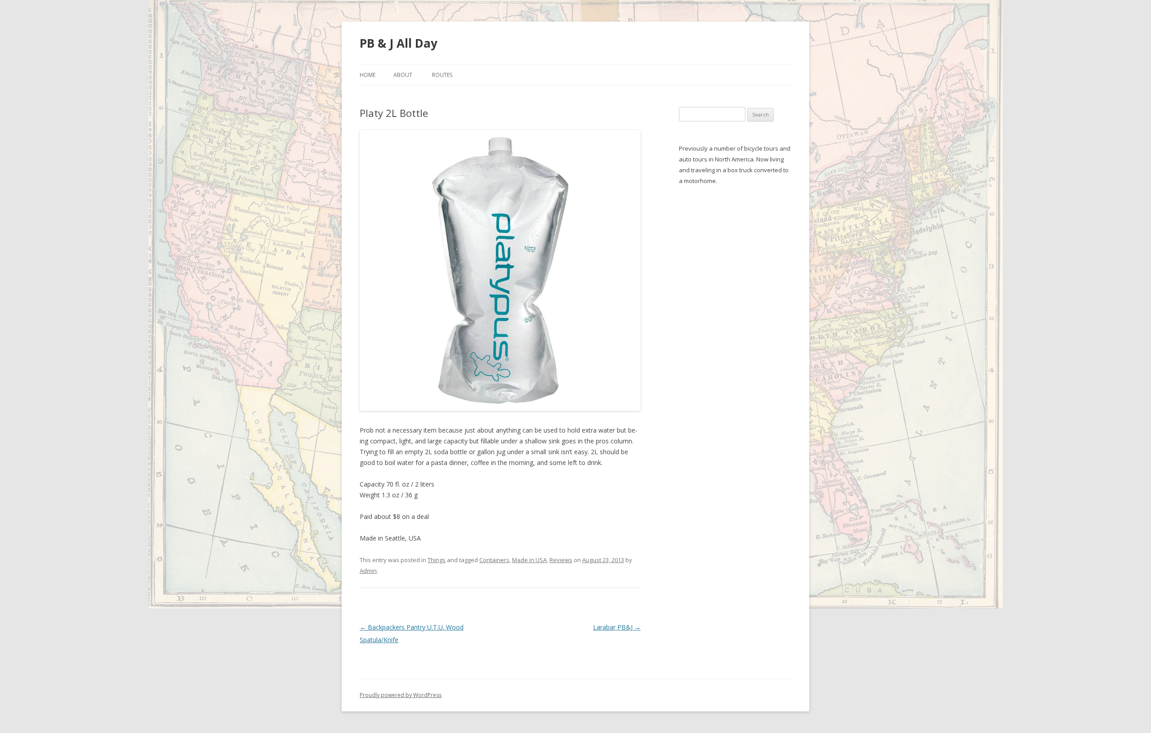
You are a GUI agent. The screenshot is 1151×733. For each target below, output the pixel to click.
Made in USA (529, 560)
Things (437, 560)
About (402, 75)
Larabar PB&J (617, 627)
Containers (494, 560)
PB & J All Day (398, 43)
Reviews (560, 560)
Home (367, 75)
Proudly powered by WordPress (401, 695)
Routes (442, 75)
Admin (368, 571)
